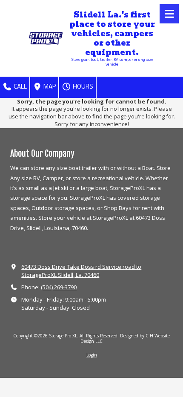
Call (19, 87)
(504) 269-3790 (59, 287)
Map (49, 87)
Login (91, 355)
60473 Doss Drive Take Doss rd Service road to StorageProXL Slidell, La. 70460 (81, 271)
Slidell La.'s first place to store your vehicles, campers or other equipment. (112, 34)
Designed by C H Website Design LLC (125, 338)
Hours (82, 87)
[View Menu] (169, 13)
